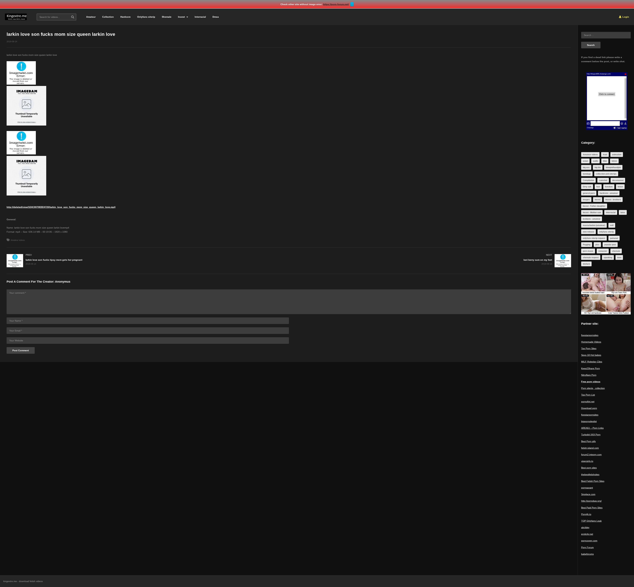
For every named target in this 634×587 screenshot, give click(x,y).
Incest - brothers (613, 199)
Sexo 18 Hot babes (591, 355)
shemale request (591, 257)
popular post (610, 245)
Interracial (200, 17)
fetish (620, 187)
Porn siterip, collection (593, 388)
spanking (608, 257)
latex (622, 212)
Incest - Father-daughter (594, 206)
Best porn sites (589, 467)
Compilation (588, 180)
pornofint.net (587, 401)
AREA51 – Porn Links (592, 428)
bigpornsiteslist (589, 421)
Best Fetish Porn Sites (592, 481)
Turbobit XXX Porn (590, 434)
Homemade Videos (591, 342)
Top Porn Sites (588, 348)
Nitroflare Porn (588, 375)
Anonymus (62, 281)
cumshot (603, 180)
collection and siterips (606, 174)
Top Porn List (588, 394)
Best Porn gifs (588, 441)
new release (588, 232)
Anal (605, 154)
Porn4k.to (586, 514)
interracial (611, 212)
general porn (589, 193)
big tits (598, 167)
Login (625, 17)
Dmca (215, 17)
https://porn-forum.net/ (336, 4)
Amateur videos (18, 240)
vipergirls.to (587, 461)
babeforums (587, 554)
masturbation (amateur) (594, 225)
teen (619, 257)
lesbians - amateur (591, 219)
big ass (586, 167)
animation (616, 154)
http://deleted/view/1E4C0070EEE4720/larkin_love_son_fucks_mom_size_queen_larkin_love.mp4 (61, 207)
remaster (602, 251)
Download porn (589, 408)
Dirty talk (587, 187)
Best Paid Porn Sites (591, 507)
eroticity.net (587, 534)
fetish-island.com (590, 448)
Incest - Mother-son (592, 212)
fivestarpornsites (589, 335)
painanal (614, 238)
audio (595, 161)
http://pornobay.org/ (591, 501)
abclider (585, 527)
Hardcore (125, 17)
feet (598, 187)
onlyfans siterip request (594, 238)
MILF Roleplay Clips (591, 361)
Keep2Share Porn (590, 368)
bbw (605, 161)
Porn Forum (587, 547)
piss (597, 245)
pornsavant (587, 487)
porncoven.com (589, 540)
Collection (108, 17)
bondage (587, 174)
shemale (616, 251)
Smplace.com (588, 494)
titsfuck (586, 264)
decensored (617, 180)
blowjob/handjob (613, 167)
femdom (609, 187)
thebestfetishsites (590, 474)
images (586, 199)
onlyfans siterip (606, 232)
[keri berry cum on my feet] (431, 260)
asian (585, 161)
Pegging (586, 245)
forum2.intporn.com (591, 454)
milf (612, 225)
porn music (588, 251)
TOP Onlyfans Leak (591, 521)
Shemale (166, 17)
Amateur (91, 17)
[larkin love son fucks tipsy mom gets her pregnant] (146, 260)
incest (597, 199)
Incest (182, 17)
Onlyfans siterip (146, 17)
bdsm (614, 161)
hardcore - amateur (609, 193)
